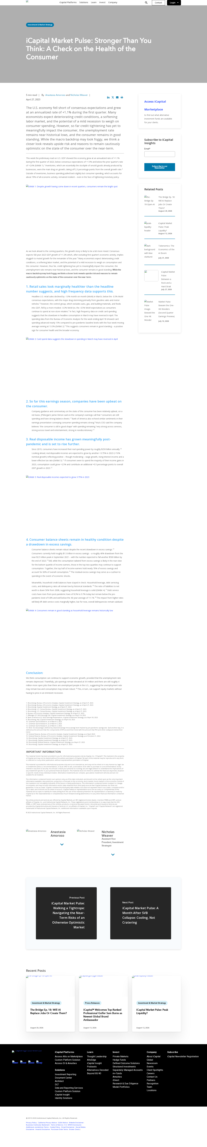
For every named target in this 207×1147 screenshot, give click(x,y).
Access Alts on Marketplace (69, 1056)
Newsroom (152, 1063)
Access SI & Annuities (66, 1063)
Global (150, 1060)
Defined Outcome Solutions (126, 1063)
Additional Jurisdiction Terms (37, 1127)
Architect (59, 1081)
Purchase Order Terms (59, 1129)
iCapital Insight (62, 1094)
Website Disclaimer (76, 1123)
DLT (57, 1084)
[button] (158, 2)
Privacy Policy (31, 1123)
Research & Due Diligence (125, 1083)
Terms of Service (57, 1125)
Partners (151, 1080)
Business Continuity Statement (38, 1125)
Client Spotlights (155, 1070)
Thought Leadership (97, 1056)
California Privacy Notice (47, 1123)
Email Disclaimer (67, 1127)
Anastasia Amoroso (55, 95)
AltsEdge (91, 1060)
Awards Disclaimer (42, 1129)
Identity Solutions (63, 1098)
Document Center (63, 1077)
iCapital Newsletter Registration (183, 1056)
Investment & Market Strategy (40, 25)
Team (149, 1087)
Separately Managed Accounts (128, 1070)
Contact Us (152, 1076)
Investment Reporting (65, 1074)
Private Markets (120, 1056)
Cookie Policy (55, 1127)
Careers (150, 1073)
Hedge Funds (119, 1060)
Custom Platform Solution (67, 1060)
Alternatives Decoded (97, 1070)
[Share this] (108, 97)
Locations (151, 1090)
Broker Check (74, 1129)
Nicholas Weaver (79, 95)
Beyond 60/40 (94, 1073)
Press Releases (92, 1003)
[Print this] (122, 97)
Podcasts (92, 1066)
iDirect (116, 1080)
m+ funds (117, 1073)
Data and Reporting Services (69, 1088)
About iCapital (153, 1056)
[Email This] (117, 97)
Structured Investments (124, 1066)
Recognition (152, 1083)
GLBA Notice (63, 1123)
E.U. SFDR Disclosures (72, 1125)
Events (150, 1066)
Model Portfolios (121, 1087)
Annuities (117, 1076)
